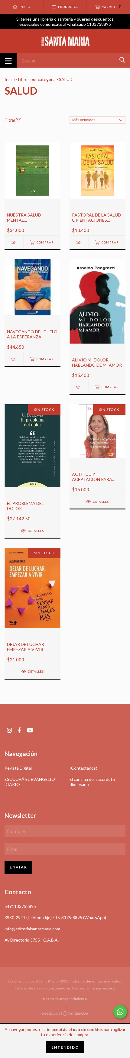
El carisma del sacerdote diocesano (92, 782)
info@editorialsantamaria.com (32, 928)
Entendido (65, 1047)
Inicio (10, 79)
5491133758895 (20, 906)
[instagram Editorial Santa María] (9, 730)
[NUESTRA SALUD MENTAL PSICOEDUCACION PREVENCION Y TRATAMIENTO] (14, 242)
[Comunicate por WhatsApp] (120, 1012)
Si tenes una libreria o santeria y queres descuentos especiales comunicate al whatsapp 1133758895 (65, 21)
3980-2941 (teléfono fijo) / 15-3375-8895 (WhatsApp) (55, 917)
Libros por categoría (37, 79)
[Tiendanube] (65, 1014)
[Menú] (8, 60)
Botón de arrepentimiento (65, 998)
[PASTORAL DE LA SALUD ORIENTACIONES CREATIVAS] (79, 242)
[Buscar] (122, 60)
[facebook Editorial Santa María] (19, 730)
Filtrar (10, 120)
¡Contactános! (83, 768)
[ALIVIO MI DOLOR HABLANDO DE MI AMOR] (79, 387)
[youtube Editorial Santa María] (30, 730)
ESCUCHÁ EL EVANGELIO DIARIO (30, 782)
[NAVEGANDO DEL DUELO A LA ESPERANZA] (14, 359)
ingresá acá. (105, 988)
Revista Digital (18, 768)
